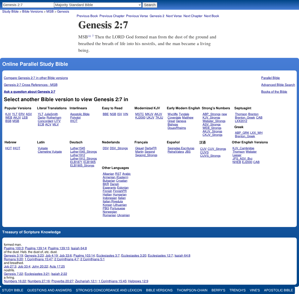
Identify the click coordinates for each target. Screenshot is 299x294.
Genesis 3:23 (34, 255)
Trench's (237, 290)
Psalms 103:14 (84, 255)
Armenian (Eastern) (115, 177)
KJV (8, 114)
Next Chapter (192, 16)
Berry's (218, 290)
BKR (106, 184)
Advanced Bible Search (278, 84)
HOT (8, 148)
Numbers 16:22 (15, 281)
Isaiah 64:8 (79, 248)
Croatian (121, 180)
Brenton (253, 114)
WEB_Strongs (212, 128)
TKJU (159, 117)
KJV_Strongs (211, 117)
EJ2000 (247, 162)
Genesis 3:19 (13, 255)
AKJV (17, 117)
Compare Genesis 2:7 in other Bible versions (36, 78)
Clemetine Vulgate (50, 151)
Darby (42, 117)
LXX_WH (256, 132)
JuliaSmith (51, 114)
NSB (113, 114)
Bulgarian (109, 180)
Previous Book (87, 16)
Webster (251, 151)
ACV (48, 124)
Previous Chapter (111, 16)
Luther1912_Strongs (83, 158)
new (224, 114)
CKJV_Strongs (212, 134)
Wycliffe (173, 114)
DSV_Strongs (119, 148)
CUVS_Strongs (210, 155)
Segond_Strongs (146, 155)
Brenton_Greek (245, 117)
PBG (106, 208)
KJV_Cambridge (243, 148)
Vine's (255, 290)
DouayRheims (177, 128)
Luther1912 (77, 155)
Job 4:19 (51, 255)
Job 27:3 (10, 266)
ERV (22, 114)
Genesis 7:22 (13, 274)
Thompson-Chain (192, 290)
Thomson (241, 114)
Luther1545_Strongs (83, 151)
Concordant (45, 121)
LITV (57, 121)
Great (171, 121)
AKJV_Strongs (212, 131)
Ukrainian (123, 215)
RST (118, 173)
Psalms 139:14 (35, 248)
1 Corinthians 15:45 (112, 281)
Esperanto (109, 187)
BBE (106, 114)
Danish (114, 184)
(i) (89, 36)
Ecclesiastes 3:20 (133, 255)
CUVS (204, 152)
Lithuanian (120, 204)
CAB (259, 117)
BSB (8, 121)
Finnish (107, 191)
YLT (14, 114)
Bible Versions (32, 11)
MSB (50, 11)
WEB (8, 117)
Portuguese (117, 208)
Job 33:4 (24, 266)
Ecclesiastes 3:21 (37, 274)
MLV (55, 124)
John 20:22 (40, 266)
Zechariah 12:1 (86, 281)
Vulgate (43, 148)
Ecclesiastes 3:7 (108, 255)
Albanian (108, 173)
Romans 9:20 (13, 259)
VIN (125, 114)
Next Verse (174, 16)
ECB (41, 124)
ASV (29, 114)
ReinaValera (176, 151)
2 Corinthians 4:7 (66, 259)
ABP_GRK (242, 132)
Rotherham (54, 117)
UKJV (150, 117)
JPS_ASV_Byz (242, 158)
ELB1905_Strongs (82, 165)
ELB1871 (76, 162)
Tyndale (184, 114)
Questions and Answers (49, 290)
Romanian (109, 215)
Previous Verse (137, 16)
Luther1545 (77, 148)
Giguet (139, 148)
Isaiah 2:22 (59, 274)
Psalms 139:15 (58, 248)
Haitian (107, 194)
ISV (119, 114)
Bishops (173, 124)
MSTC (139, 114)
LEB (25, 117)
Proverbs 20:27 (62, 281)
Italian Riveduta (113, 201)
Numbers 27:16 (39, 281)
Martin (139, 151)
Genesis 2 (157, 16)
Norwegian (110, 211)
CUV (203, 148)
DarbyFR (151, 148)
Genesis (63, 11)
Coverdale (174, 117)
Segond (150, 151)
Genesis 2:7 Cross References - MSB (31, 84)
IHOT (73, 121)
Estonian (123, 187)
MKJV (149, 114)
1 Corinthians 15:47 (39, 259)
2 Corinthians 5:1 (92, 259)
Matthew (187, 117)
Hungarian (120, 194)
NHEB (236, 162)
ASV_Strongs (211, 124)
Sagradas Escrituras (181, 148)
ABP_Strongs (211, 114)
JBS (188, 151)
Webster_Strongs (214, 121)
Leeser (236, 155)
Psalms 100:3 (13, 248)
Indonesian (110, 198)
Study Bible (10, 11)
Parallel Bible (270, 78)
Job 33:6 (65, 255)
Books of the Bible (274, 91)
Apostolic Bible (278, 290)
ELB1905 (89, 162)
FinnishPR (120, 191)
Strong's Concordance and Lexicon (109, 290)
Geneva (181, 121)
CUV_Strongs (217, 148)
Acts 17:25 (57, 266)
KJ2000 (140, 117)
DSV (106, 148)
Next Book (211, 16)
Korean (107, 204)
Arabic (126, 173)
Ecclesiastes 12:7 (160, 255)
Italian (122, 198)
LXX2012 (241, 121)
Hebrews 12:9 (138, 281)
